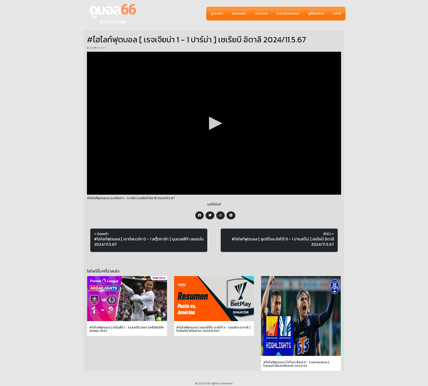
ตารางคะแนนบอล (287, 13)
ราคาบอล (261, 13)
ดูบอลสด (217, 13)
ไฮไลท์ (337, 13)
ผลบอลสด (239, 13)
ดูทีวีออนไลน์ (316, 13)
